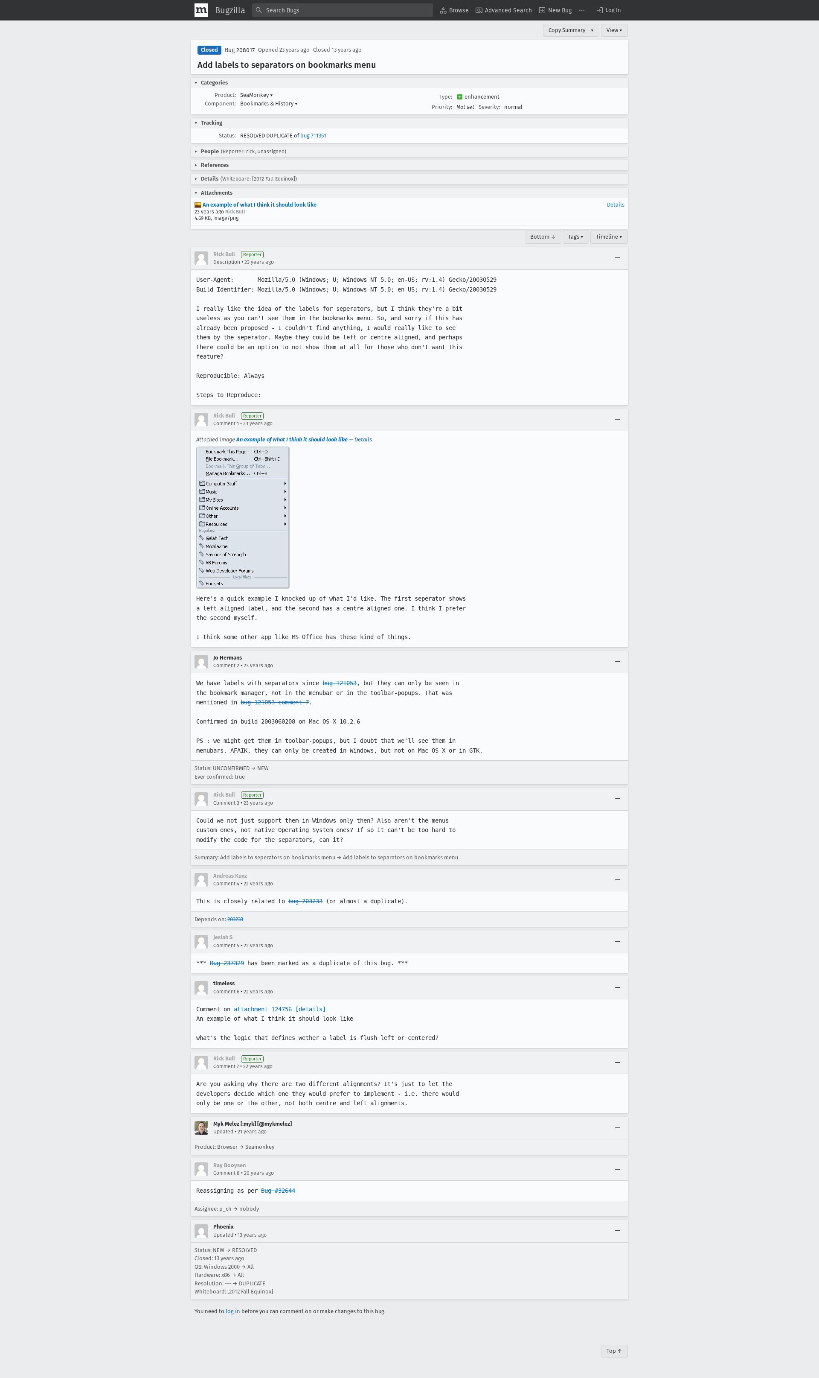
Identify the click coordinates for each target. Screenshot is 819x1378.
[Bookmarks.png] (243, 518)
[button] (608, 10)
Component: (220, 103)
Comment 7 (226, 1066)
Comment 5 (226, 946)
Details (615, 204)
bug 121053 (339, 683)
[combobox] (342, 10)
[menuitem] (454, 10)
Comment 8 (226, 1173)
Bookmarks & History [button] (269, 103)
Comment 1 (226, 423)
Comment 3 (226, 803)
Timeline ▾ (609, 237)
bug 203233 (305, 901)
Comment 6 (226, 992)
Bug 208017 (240, 50)
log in (233, 1311)
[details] (310, 1009)
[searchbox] (342, 10)
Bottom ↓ (543, 237)
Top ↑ (614, 1351)
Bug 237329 (227, 963)
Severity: (489, 107)
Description (226, 262)
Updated (223, 1132)
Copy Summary (567, 30)
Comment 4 (226, 884)
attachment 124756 (263, 1009)
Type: (445, 96)
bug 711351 (313, 135)
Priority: (442, 107)
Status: (227, 135)
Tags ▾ (576, 237)
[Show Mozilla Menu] (201, 10)
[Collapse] (617, 258)
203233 (235, 919)
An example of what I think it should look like (259, 204)
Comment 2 (226, 666)
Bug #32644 (278, 1190)
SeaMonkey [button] (256, 95)
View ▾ (614, 30)
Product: (225, 95)
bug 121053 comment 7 (275, 702)
